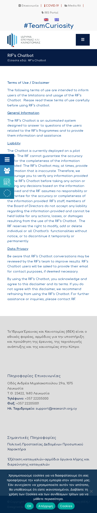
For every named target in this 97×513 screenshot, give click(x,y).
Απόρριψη (45, 506)
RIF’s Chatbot (20, 56)
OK (29, 506)
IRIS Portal (51, 12)
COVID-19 (52, 5)
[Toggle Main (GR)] (83, 40)
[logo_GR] (40, 39)
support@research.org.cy (56, 408)
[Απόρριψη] (91, 491)
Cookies (66, 506)
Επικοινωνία (30, 5)
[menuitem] (28, 5)
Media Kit (74, 5)
